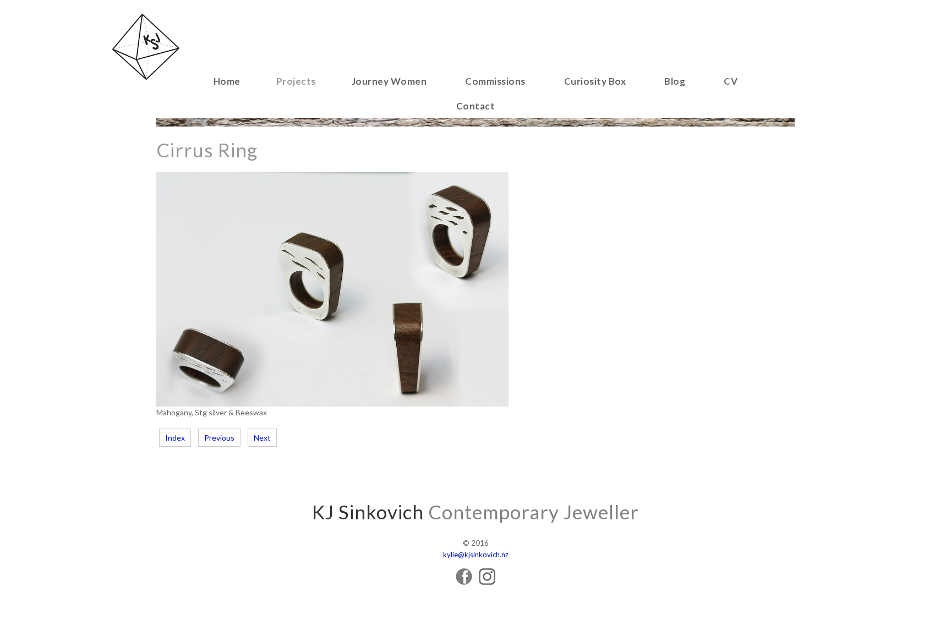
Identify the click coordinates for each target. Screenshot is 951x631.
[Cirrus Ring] (332, 403)
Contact (475, 106)
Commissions (495, 81)
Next (262, 437)
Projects (296, 81)
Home (227, 81)
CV (730, 81)
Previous (219, 437)
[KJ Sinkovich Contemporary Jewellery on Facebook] (464, 581)
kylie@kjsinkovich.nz (476, 554)
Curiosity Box (595, 81)
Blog (674, 81)
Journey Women (389, 81)
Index (175, 437)
